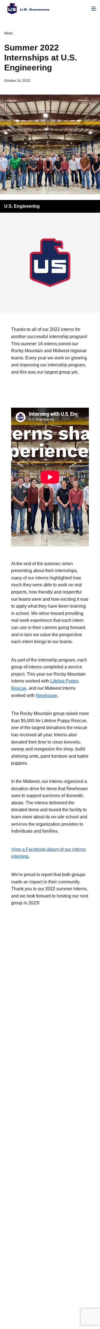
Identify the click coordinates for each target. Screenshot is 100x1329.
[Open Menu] (93, 9)
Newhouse (46, 695)
